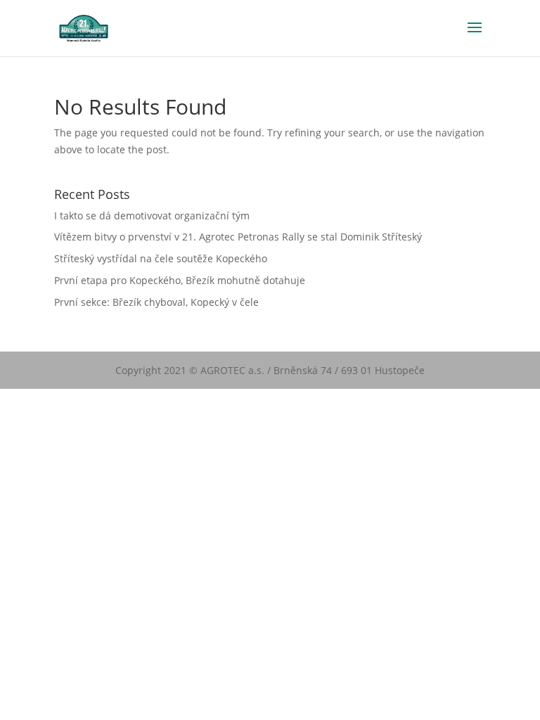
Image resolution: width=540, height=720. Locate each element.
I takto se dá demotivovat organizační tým (152, 215)
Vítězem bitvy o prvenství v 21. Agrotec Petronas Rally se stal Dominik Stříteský (238, 236)
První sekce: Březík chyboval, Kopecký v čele (156, 302)
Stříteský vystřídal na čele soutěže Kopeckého (160, 258)
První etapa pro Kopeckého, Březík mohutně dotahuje (179, 280)
